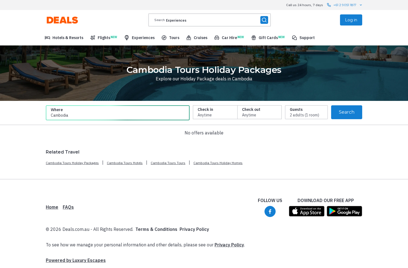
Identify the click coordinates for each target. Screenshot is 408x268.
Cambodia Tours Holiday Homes (218, 163)
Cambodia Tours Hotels (125, 163)
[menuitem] (64, 37)
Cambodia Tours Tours (168, 163)
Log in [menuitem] (351, 19)
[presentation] (209, 20)
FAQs (68, 207)
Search (346, 112)
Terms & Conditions (156, 229)
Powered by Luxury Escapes (76, 260)
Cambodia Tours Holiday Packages (72, 163)
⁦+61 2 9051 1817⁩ (344, 5)
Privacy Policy (194, 229)
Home (52, 207)
